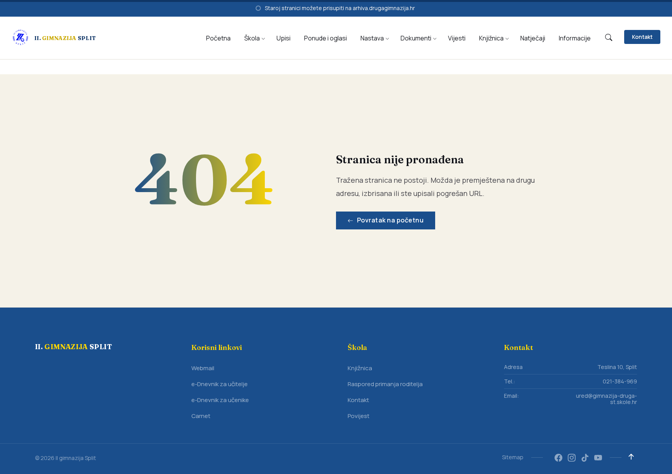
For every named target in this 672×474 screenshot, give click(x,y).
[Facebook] (558, 458)
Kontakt (642, 36)
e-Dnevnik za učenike (220, 400)
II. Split (65, 38)
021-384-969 (620, 381)
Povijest (358, 416)
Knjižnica (360, 368)
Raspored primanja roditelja (385, 384)
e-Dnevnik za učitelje (219, 384)
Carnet (200, 416)
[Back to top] (631, 457)
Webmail (202, 368)
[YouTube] (598, 458)
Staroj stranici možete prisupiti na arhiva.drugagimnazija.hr (340, 8)
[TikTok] (585, 458)
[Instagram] (572, 458)
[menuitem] (218, 38)
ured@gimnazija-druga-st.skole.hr (606, 399)
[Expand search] (608, 37)
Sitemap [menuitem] (512, 457)
